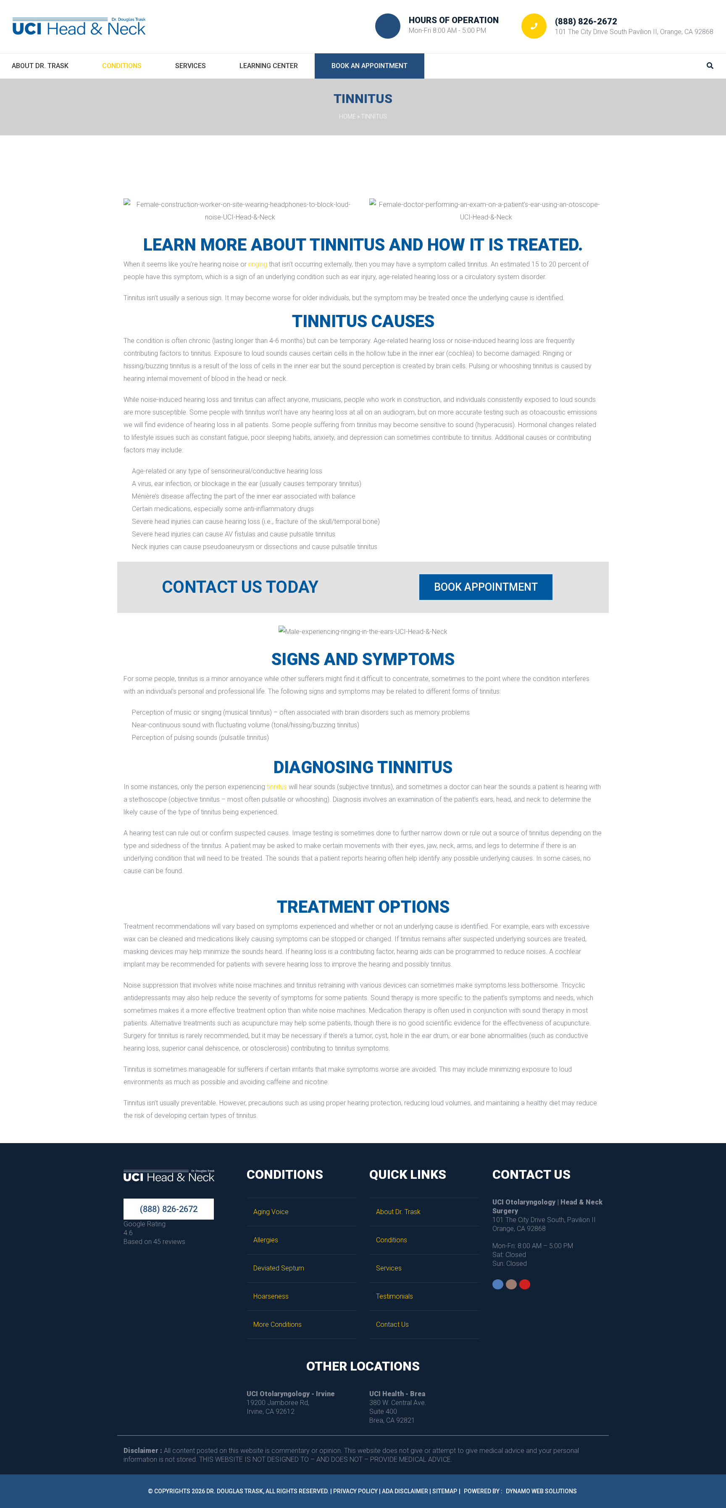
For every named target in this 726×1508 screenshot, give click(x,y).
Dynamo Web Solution (541, 1491)
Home (347, 116)
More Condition (277, 1324)
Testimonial (394, 1296)
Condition (391, 1240)
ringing (257, 264)
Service (389, 1268)
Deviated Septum (278, 1268)
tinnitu (277, 787)
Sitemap (444, 1491)
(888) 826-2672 (586, 21)
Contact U (392, 1324)
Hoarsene (271, 1296)
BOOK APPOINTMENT (486, 587)
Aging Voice (271, 1212)
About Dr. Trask (398, 1212)
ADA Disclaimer (405, 1491)
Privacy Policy (355, 1491)
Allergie (265, 1240)
